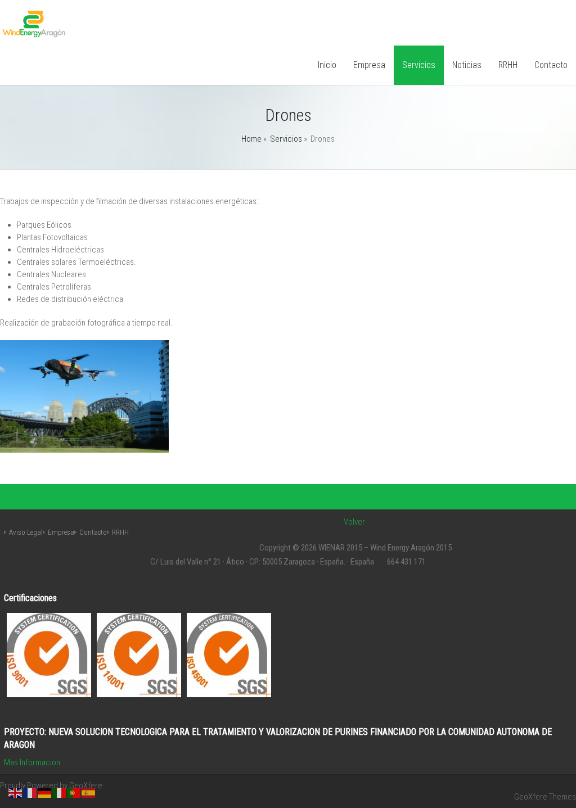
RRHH (508, 65)
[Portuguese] (74, 792)
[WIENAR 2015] (34, 35)
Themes (562, 797)
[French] (30, 792)
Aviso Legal (26, 532)
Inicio (327, 65)
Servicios (418, 65)
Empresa (369, 65)
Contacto (551, 65)
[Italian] (59, 792)
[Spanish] (89, 792)
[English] (15, 792)
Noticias (467, 65)
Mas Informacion (32, 762)
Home (251, 139)
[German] (45, 792)
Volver (354, 522)
